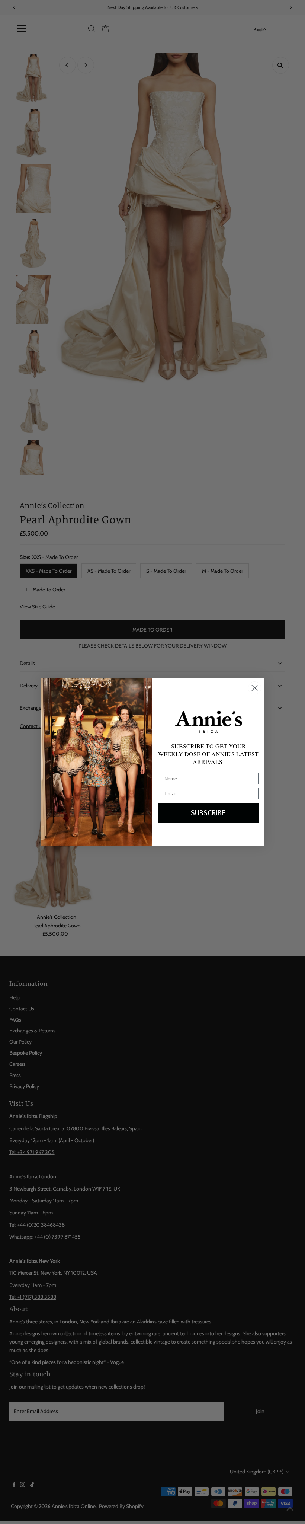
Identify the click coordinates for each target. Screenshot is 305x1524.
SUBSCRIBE (208, 812)
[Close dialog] (254, 687)
